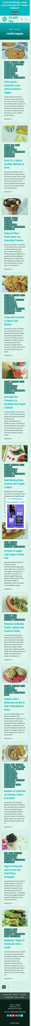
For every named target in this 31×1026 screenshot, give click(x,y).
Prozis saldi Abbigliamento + (15, 499)
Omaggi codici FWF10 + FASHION (15, 502)
